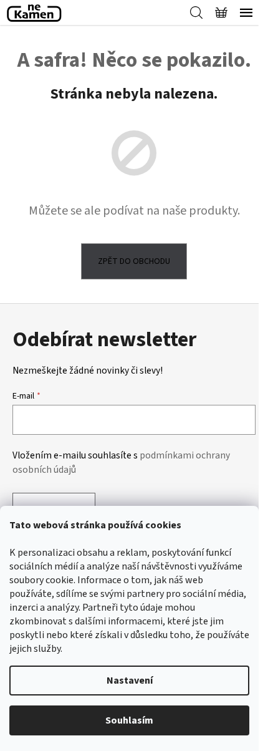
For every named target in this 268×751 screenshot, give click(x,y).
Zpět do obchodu (134, 261)
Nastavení (130, 680)
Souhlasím (129, 720)
